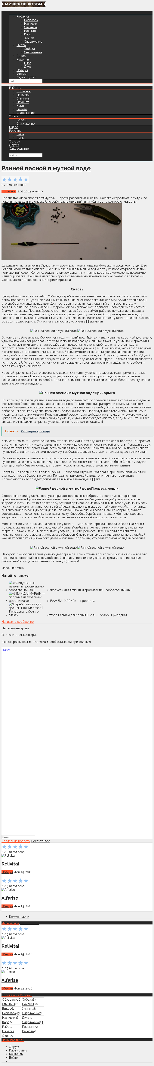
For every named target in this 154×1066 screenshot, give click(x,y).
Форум (21, 74)
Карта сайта (18, 1050)
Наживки (30, 23)
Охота (21, 45)
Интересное (10, 923)
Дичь (27, 66)
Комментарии (19, 916)
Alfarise (10, 898)
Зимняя (29, 38)
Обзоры (22, 70)
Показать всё (40, 841)
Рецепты (23, 59)
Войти (13, 1057)
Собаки (29, 49)
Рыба (27, 63)
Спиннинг (30, 27)
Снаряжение (33, 41)
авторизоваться (79, 642)
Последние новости (16, 841)
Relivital (10, 864)
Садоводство (26, 77)
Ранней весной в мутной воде (46, 168)
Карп (27, 34)
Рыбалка (23, 16)
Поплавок (31, 20)
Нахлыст (30, 31)
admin (36, 191)
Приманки (29, 1026)
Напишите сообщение (18, 621)
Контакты (16, 1054)
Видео (21, 56)
